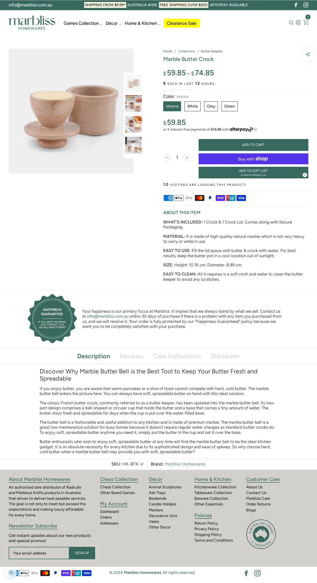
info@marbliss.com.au (30, 5)
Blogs (251, 510)
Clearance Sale (181, 23)
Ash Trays (157, 492)
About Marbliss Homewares (39, 479)
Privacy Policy (206, 529)
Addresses (109, 523)
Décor (112, 23)
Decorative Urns (163, 515)
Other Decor (160, 527)
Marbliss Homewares (185, 464)
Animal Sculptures (165, 487)
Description (93, 356)
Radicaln (73, 487)
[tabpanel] (71, 111)
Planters (156, 510)
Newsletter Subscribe (33, 526)
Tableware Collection (213, 492)
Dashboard (109, 511)
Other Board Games (117, 492)
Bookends (157, 498)
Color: (175, 96)
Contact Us (256, 492)
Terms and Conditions (213, 540)
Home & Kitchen (141, 23)
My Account (114, 504)
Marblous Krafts (30, 492)
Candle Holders (162, 504)
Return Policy (206, 523)
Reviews (131, 356)
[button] (253, 172)
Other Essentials (208, 504)
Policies (203, 515)
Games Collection (81, 23)
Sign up (82, 553)
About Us (254, 487)
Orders (106, 517)
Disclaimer (225, 356)
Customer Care (263, 479)
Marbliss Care (258, 498)
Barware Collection (211, 498)
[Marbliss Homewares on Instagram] (305, 4)
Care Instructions (177, 356)
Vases (154, 521)
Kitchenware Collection (215, 487)
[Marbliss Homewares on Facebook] (295, 4)
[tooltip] (305, 175)
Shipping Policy (208, 534)
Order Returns (258, 504)
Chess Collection (119, 479)
